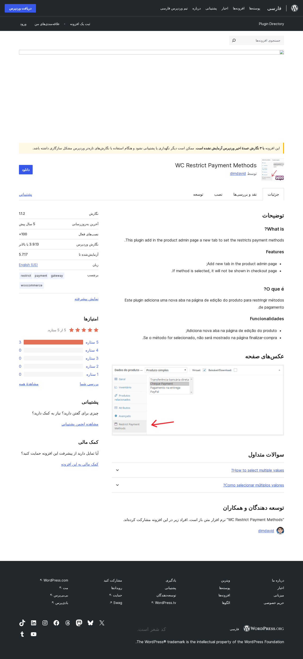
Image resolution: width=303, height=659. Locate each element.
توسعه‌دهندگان (166, 595)
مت (63, 588)
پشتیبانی (25, 194)
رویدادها (116, 588)
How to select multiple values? (257, 470)
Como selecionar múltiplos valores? (253, 485)
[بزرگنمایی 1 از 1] (277, 371)
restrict (26, 275)
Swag (115, 603)
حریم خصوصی (274, 603)
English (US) (28, 265)
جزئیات (273, 194)
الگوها (226, 603)
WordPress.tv (163, 603)
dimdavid (238, 173)
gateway (57, 275)
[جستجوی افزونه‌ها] (234, 40)
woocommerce (31, 285)
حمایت (115, 595)
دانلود (26, 170)
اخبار (280, 588)
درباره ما (278, 580)
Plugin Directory (271, 24)
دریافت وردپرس (20, 8)
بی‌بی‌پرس (59, 595)
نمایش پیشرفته (86, 298)
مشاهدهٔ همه (29, 383)
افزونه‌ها (224, 595)
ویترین (225, 580)
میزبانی (279, 595)
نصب (218, 194)
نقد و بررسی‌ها (245, 194)
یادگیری (171, 580)
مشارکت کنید (113, 580)
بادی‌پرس (59, 603)
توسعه (198, 194)
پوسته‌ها (224, 588)
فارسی (234, 629)
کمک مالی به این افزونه (79, 464)
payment (41, 275)
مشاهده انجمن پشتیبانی (80, 424)
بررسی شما (89, 383)
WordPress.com (54, 580)
